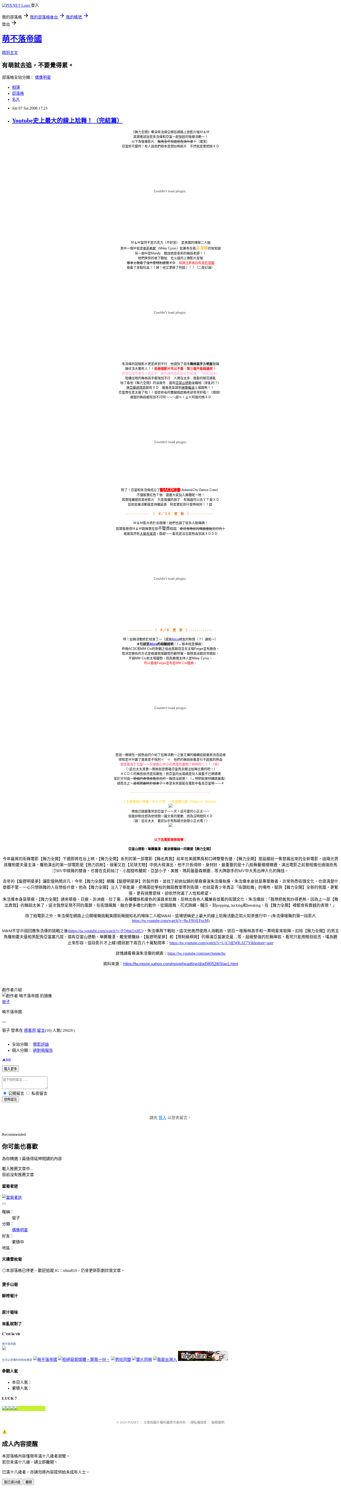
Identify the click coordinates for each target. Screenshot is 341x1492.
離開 (28, 1482)
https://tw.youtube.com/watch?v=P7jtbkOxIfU (105, 931)
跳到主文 (10, 53)
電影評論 (41, 1044)
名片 (16, 99)
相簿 (16, 87)
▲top (6, 1059)
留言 (41, 1030)
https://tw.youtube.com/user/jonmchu (196, 953)
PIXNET (133, 1422)
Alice (175, 639)
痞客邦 (30, 1030)
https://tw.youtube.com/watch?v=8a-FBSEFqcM (170, 920)
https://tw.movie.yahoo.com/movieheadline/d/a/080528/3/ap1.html (180, 964)
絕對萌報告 (43, 1050)
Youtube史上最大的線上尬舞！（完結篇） (67, 120)
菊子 (6, 1002)
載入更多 (10, 1069)
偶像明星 (43, 77)
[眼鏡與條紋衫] (203, 1359)
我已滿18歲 (12, 1482)
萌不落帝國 (22, 38)
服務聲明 (217, 1422)
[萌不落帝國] (4, 1348)
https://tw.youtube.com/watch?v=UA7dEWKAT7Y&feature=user (221, 943)
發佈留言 (10, 1099)
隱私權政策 (198, 1422)
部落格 (18, 93)
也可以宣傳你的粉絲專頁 (17, 1359)
